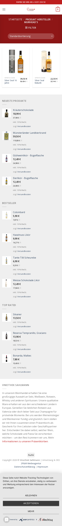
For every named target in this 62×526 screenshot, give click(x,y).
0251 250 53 (40, 2)
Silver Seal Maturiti (39, 81)
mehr (31, 511)
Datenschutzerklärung (24, 466)
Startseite (15, 19)
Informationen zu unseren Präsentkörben (25, 441)
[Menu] (4, 9)
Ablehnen (31, 495)
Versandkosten (24, 126)
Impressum (42, 466)
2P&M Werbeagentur (31, 463)
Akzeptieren (31, 503)
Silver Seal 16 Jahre (10, 81)
